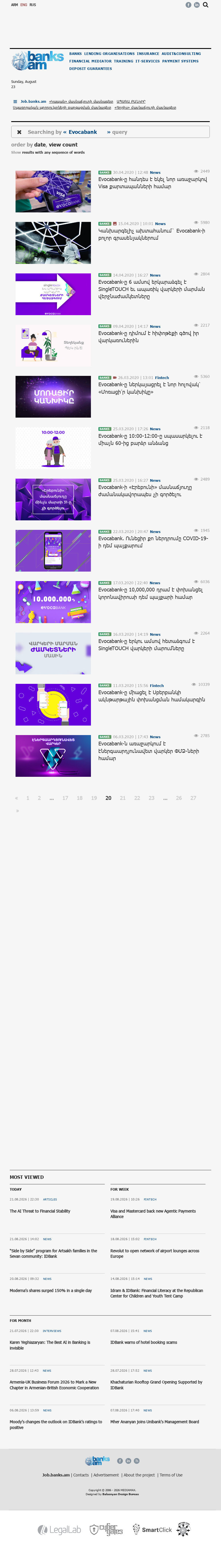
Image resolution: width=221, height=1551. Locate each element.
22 (137, 798)
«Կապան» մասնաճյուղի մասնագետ (81, 101)
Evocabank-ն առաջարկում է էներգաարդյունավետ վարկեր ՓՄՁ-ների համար (148, 750)
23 (152, 798)
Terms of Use (171, 1474)
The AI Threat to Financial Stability (40, 1211)
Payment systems (180, 61)
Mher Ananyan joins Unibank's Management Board (154, 1421)
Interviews (52, 1331)
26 (179, 798)
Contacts (81, 1474)
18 (80, 798)
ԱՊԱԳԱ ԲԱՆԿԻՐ (131, 101)
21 (123, 798)
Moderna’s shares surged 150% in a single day (51, 1290)
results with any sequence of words (53, 152)
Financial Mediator (90, 61)
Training (123, 61)
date (40, 144)
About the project (140, 1474)
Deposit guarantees (90, 68)
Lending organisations (109, 54)
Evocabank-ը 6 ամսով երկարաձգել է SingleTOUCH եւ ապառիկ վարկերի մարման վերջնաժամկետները (151, 289)
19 (94, 798)
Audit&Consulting (181, 54)
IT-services (148, 61)
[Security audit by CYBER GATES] (106, 1529)
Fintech (150, 1199)
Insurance (148, 54)
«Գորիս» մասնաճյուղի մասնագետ (145, 107)
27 (193, 798)
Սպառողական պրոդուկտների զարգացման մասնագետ (62, 107)
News (47, 1239)
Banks (75, 54)
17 (65, 798)
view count (63, 144)
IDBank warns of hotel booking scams (143, 1342)
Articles (50, 1199)
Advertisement (107, 1474)
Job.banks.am (33, 101)
